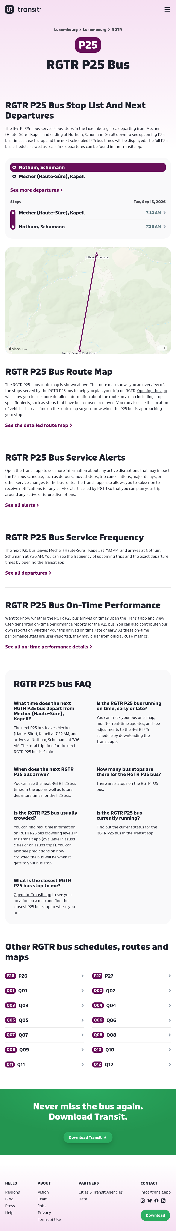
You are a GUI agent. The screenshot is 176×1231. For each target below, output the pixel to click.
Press (10, 1205)
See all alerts (20, 505)
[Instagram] (143, 1200)
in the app (34, 789)
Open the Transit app (24, 470)
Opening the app (152, 390)
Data (83, 1199)
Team (42, 1199)
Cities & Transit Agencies (101, 1192)
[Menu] (167, 9)
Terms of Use (49, 1219)
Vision (43, 1192)
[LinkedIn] (163, 1200)
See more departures (34, 190)
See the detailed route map (36, 425)
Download (155, 1215)
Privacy (44, 1212)
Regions (12, 1192)
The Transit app (90, 482)
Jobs (42, 1205)
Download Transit (85, 1137)
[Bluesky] (149, 1201)
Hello (11, 1183)
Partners (89, 1183)
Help (9, 1212)
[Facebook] (156, 1200)
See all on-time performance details (46, 646)
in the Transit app (137, 833)
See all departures (26, 572)
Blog (9, 1199)
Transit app (54, 562)
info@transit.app (156, 1192)
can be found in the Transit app (113, 146)
